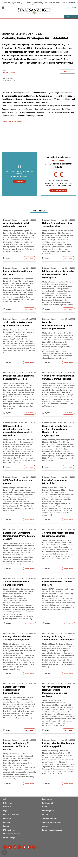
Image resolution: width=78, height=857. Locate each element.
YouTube (19, 847)
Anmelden (73, 8)
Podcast (6, 826)
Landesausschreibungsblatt (52, 830)
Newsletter (71, 2)
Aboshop (64, 2)
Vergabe (28, 2)
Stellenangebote (48, 811)
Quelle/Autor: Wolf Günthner (12, 121)
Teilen (68, 72)
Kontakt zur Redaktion (11, 815)
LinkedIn (29, 847)
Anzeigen (57, 2)
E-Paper (68, 17)
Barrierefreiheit (47, 803)
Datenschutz (7, 803)
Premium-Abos (58, 160)
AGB (4, 799)
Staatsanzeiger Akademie (47, 3)
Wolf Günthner (9, 72)
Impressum (7, 807)
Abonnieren (19, 181)
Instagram (14, 847)
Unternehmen (6, 2)
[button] (4, 852)
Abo (75, 17)
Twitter (10, 847)
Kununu (34, 847)
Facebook (5, 847)
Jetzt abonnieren (58, 190)
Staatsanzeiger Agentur (50, 818)
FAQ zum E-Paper (9, 830)
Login (5, 811)
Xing (24, 847)
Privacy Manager (9, 838)
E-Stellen (22, 3)
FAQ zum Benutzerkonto (12, 834)
